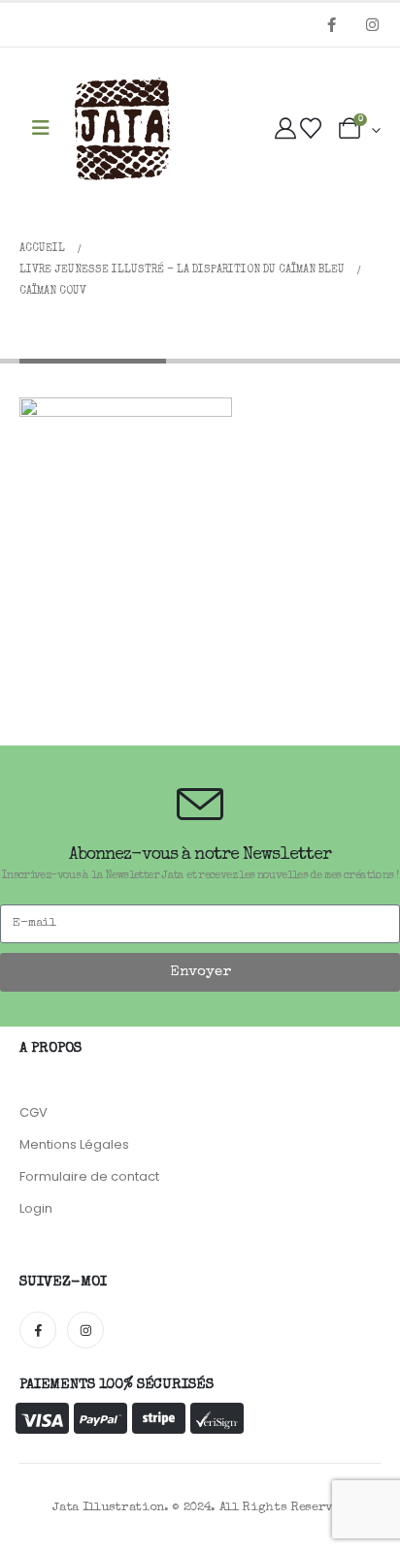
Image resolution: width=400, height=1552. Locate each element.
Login (35, 1208)
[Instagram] (371, 24)
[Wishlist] (310, 130)
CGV (33, 1112)
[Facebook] (331, 24)
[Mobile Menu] (40, 129)
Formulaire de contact (89, 1176)
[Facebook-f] (37, 1330)
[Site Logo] (122, 130)
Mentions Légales (74, 1144)
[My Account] (285, 130)
